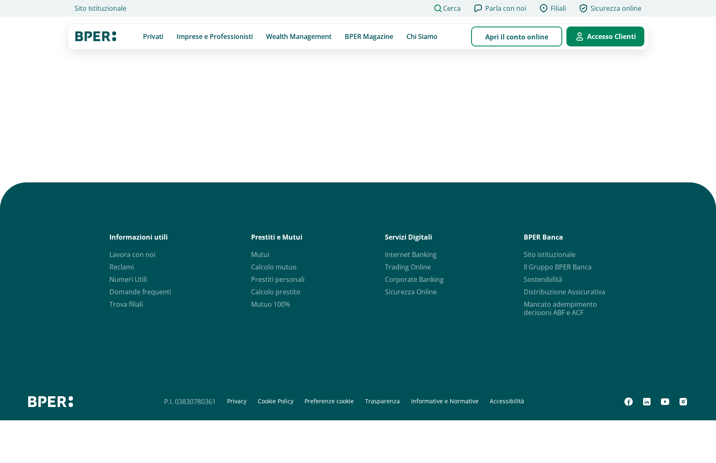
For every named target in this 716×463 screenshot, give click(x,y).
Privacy (237, 401)
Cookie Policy (275, 401)
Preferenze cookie (329, 401)
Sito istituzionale (550, 254)
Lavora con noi (132, 254)
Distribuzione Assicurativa (564, 291)
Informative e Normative (445, 401)
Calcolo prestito (275, 291)
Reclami (121, 266)
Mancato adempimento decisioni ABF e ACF (560, 308)
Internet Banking (411, 254)
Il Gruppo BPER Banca (558, 266)
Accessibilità (507, 401)
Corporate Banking (414, 279)
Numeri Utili (128, 279)
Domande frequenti (140, 291)
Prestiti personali (278, 279)
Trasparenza (382, 401)
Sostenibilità (543, 279)
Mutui (260, 254)
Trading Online (408, 266)
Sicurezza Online (411, 291)
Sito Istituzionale (100, 8)
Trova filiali (126, 304)
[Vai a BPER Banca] (95, 36)
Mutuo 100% (270, 304)
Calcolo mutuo (274, 266)
